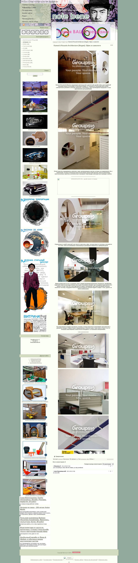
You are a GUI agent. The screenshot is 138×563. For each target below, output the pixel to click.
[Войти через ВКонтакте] (28, 32)
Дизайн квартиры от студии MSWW (35, 476)
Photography (26, 62)
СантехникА (26, 46)
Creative (25, 54)
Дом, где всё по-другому (35, 112)
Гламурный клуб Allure (35, 96)
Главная (55, 41)
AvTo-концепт (27, 50)
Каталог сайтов (79, 559)
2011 (60, 41)
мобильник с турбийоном (35, 129)
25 (66, 41)
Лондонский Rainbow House (35, 179)
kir (77, 459)
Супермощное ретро (35, 196)
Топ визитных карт (35, 146)
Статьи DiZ (26, 66)
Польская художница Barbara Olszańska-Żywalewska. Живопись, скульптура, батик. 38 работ (34, 520)
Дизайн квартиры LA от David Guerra (35, 420)
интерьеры (83, 459)
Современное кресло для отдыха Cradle (35, 458)
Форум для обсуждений (90, 559)
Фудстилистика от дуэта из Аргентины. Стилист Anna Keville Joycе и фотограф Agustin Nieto (34, 529)
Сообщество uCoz (36, 360)
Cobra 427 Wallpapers (35, 162)
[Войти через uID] (24, 32)
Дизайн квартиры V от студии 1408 (35, 495)
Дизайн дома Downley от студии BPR (35, 439)
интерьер (25, 42)
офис (88, 459)
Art (24, 48)
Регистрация (52, 1)
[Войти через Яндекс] (37, 32)
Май (63, 41)
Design (25, 56)
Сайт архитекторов (83, 331)
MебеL (25, 44)
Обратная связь (103, 559)
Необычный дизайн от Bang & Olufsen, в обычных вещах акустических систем (33, 539)
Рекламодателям (57, 559)
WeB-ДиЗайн (26, 60)
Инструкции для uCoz (36, 362)
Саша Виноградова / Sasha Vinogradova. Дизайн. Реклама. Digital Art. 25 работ (33, 500)
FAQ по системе (35, 361)
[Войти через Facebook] (33, 32)
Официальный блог (36, 359)
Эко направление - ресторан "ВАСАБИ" (35, 382)
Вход (57, 1)
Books (24, 64)
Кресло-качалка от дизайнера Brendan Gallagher (35, 401)
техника (25, 52)
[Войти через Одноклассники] (46, 32)
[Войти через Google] (42, 32)
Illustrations (26, 58)
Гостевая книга (48, 559)
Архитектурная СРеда (29, 40)
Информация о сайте (36, 559)
